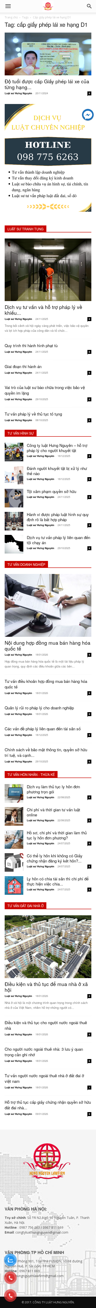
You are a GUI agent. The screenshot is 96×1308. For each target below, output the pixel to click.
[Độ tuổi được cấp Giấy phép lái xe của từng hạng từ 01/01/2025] (48, 54)
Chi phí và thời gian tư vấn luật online (53, 812)
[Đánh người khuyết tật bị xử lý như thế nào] (14, 475)
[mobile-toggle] (7, 6)
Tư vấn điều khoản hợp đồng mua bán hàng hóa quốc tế (46, 684)
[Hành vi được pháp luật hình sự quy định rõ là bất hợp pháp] (14, 521)
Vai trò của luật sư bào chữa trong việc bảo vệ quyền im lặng (45, 390)
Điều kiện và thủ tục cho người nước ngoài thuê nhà (46, 1025)
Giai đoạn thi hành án (23, 366)
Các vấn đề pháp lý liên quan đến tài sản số (43, 728)
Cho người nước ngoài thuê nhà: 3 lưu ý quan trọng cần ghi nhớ (44, 1051)
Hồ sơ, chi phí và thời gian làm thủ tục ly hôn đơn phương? (57, 835)
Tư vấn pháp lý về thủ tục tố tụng (33, 414)
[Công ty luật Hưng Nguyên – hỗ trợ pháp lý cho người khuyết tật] (14, 452)
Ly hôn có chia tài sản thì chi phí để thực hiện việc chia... (58, 881)
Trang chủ (11, 17)
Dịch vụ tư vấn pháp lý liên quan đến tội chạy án (58, 539)
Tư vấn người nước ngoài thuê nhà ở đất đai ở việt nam (44, 1078)
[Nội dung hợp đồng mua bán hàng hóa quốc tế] (48, 605)
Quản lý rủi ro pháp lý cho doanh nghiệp (39, 708)
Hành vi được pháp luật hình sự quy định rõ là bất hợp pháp (58, 516)
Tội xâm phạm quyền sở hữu (51, 491)
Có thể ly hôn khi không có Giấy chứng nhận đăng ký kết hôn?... (54, 858)
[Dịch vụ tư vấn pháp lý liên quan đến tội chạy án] (14, 544)
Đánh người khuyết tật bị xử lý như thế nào (57, 470)
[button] (89, 6)
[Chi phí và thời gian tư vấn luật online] (14, 816)
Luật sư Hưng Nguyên (18, 93)
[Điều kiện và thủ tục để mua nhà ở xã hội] (48, 946)
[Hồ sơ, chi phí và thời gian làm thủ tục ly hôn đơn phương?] (14, 839)
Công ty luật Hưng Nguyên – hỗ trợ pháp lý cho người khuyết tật (57, 447)
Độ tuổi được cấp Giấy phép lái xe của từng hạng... (47, 84)
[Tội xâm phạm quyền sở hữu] (14, 498)
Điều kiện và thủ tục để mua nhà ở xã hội (46, 986)
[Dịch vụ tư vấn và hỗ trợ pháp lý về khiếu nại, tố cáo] (48, 269)
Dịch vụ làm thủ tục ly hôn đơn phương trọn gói (53, 789)
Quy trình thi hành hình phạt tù (31, 345)
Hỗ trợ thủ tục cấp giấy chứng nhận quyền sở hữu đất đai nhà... (48, 1104)
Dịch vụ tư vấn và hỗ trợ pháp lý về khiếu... (43, 309)
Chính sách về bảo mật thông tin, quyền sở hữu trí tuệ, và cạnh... (46, 752)
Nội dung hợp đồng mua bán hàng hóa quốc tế (47, 645)
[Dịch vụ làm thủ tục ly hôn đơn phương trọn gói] (14, 793)
